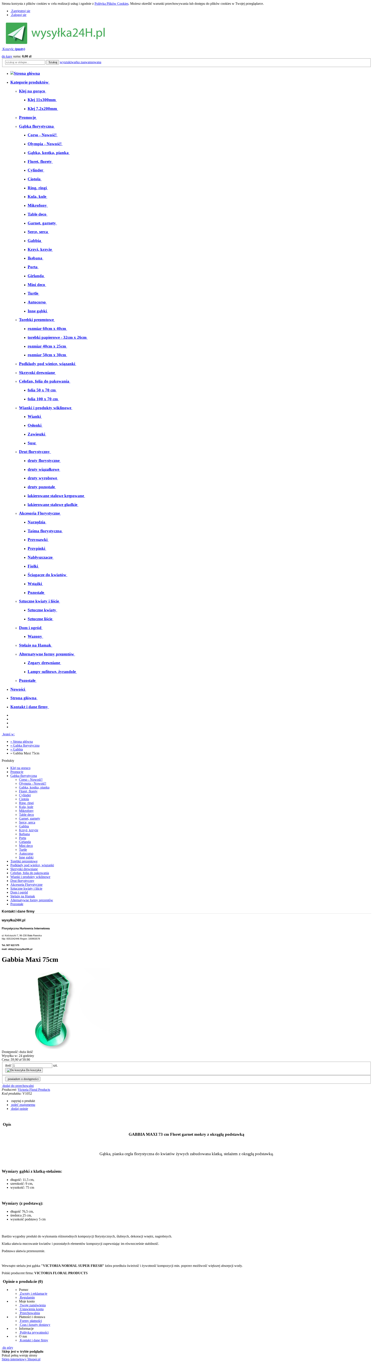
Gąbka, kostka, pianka (34, 787)
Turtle (23, 849)
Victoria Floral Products (34, 1089)
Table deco (26, 814)
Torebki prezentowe (24, 861)
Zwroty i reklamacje (33, 1293)
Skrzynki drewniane (24, 869)
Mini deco (26, 846)
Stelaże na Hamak (22, 896)
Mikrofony (26, 811)
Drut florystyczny (22, 881)
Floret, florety (28, 791)
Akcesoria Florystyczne (26, 884)
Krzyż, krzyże (28, 830)
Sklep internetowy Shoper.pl (21, 1359)
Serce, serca (27, 822)
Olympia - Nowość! (32, 783)
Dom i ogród (19, 892)
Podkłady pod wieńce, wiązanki (32, 865)
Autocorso (26, 853)
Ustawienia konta (31, 1309)
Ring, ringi (26, 803)
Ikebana (24, 834)
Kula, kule (26, 807)
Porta (22, 838)
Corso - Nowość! (31, 779)
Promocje (16, 772)
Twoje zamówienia (32, 1305)
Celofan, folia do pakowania (29, 873)
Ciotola (24, 799)
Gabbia (24, 826)
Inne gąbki (26, 857)
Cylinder (25, 795)
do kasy (7, 56)
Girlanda (25, 842)
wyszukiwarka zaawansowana (80, 62)
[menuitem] (32, 91)
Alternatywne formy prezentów (31, 900)
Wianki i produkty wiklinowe (30, 877)
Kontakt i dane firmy (33, 1340)
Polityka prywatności (34, 1332)
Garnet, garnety (29, 818)
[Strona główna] (25, 73)
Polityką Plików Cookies (111, 3)
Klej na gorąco (20, 768)
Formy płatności (30, 1321)
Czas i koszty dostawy (34, 1324)
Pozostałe (16, 904)
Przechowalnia (29, 1313)
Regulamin (27, 1297)
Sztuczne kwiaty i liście (26, 888)
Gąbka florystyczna (23, 776)
